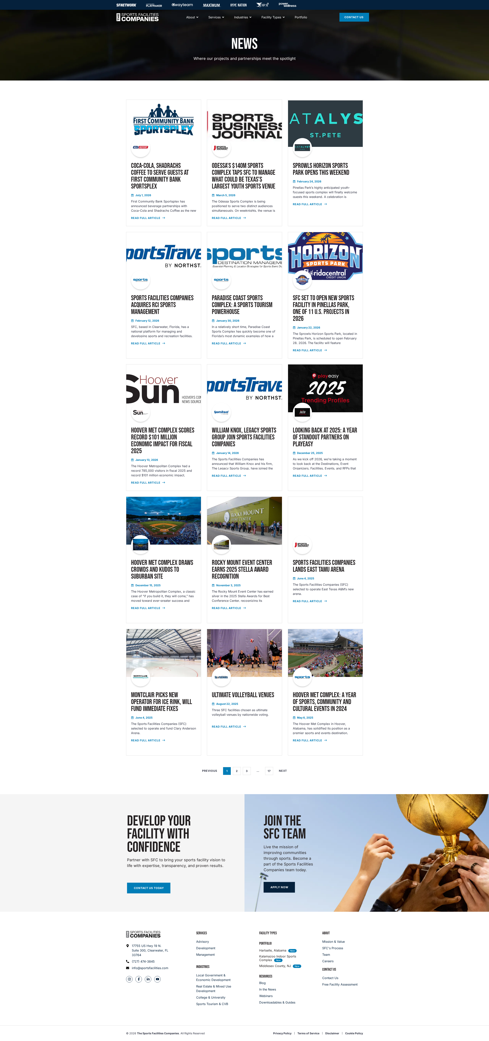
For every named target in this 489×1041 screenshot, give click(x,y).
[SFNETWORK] (126, 5)
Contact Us (329, 969)
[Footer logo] (143, 934)
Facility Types (268, 933)
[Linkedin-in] (148, 979)
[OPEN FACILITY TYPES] (283, 17)
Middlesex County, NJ (275, 966)
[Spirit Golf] (262, 5)
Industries (202, 967)
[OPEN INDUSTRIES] (250, 17)
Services (201, 933)
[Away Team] (182, 5)
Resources (265, 976)
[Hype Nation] (239, 5)
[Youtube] (157, 979)
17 (270, 770)
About (326, 933)
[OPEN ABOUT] (197, 17)
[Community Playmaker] (154, 5)
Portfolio (265, 943)
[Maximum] (211, 5)
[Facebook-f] (138, 979)
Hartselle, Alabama (272, 950)
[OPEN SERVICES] (223, 17)
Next (283, 770)
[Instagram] (129, 979)
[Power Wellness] (287, 5)
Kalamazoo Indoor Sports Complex (277, 958)
